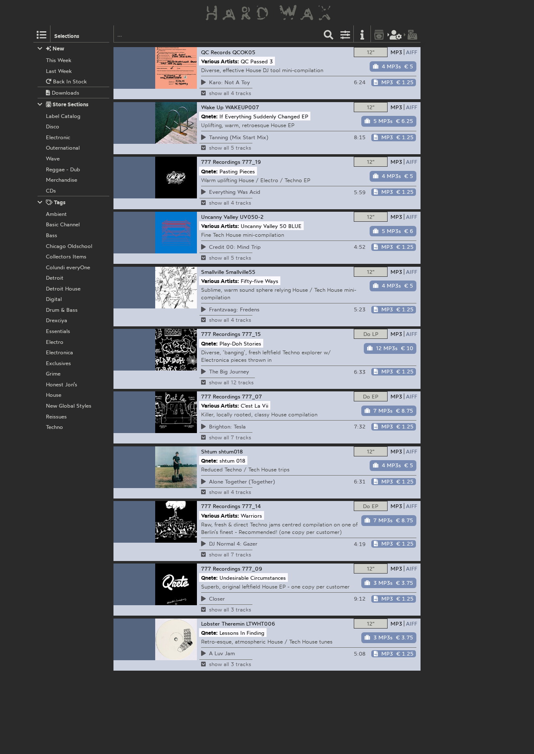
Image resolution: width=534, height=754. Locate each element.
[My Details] (396, 34)
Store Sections (69, 104)
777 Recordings (220, 161)
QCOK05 (243, 52)
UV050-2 (252, 216)
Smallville (212, 271)
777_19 (251, 161)
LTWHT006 (260, 623)
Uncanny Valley (219, 216)
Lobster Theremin (222, 623)
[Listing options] (345, 34)
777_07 (252, 396)
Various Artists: (220, 61)
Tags (59, 202)
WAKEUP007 (242, 107)
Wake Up (212, 107)
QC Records (216, 52)
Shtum (209, 451)
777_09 (252, 568)
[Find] (328, 34)
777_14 (251, 506)
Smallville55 (240, 271)
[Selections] (41, 34)
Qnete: (209, 116)
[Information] (362, 34)
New (57, 48)
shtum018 (231, 451)
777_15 (251, 334)
